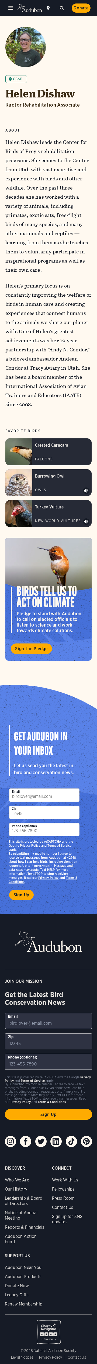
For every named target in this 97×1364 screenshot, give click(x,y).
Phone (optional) (24, 826)
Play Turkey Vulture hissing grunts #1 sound (86, 521)
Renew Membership (23, 1304)
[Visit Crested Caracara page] (48, 451)
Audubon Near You (23, 1267)
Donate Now (17, 1285)
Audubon (29, 8)
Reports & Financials (24, 1227)
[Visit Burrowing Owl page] (48, 482)
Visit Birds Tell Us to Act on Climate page (48, 599)
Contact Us (62, 1207)
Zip (14, 809)
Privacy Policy (48, 878)
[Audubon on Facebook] (25, 1141)
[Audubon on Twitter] (41, 1141)
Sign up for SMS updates (67, 1219)
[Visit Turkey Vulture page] (48, 513)
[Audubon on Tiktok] (71, 1141)
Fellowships (63, 1189)
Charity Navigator (48, 1329)
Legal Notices (22, 1357)
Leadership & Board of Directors (23, 1201)
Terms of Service (59, 845)
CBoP (18, 79)
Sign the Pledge (31, 648)
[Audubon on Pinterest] (86, 1141)
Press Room (63, 1198)
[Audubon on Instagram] (10, 1141)
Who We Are (17, 1180)
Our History (16, 1189)
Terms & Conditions (52, 1102)
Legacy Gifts (17, 1294)
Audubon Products (23, 1276)
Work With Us (65, 1180)
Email (16, 792)
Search (61, 7)
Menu (10, 8)
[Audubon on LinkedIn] (56, 1141)
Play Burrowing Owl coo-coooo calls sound (86, 491)
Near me (49, 8)
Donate (81, 7)
